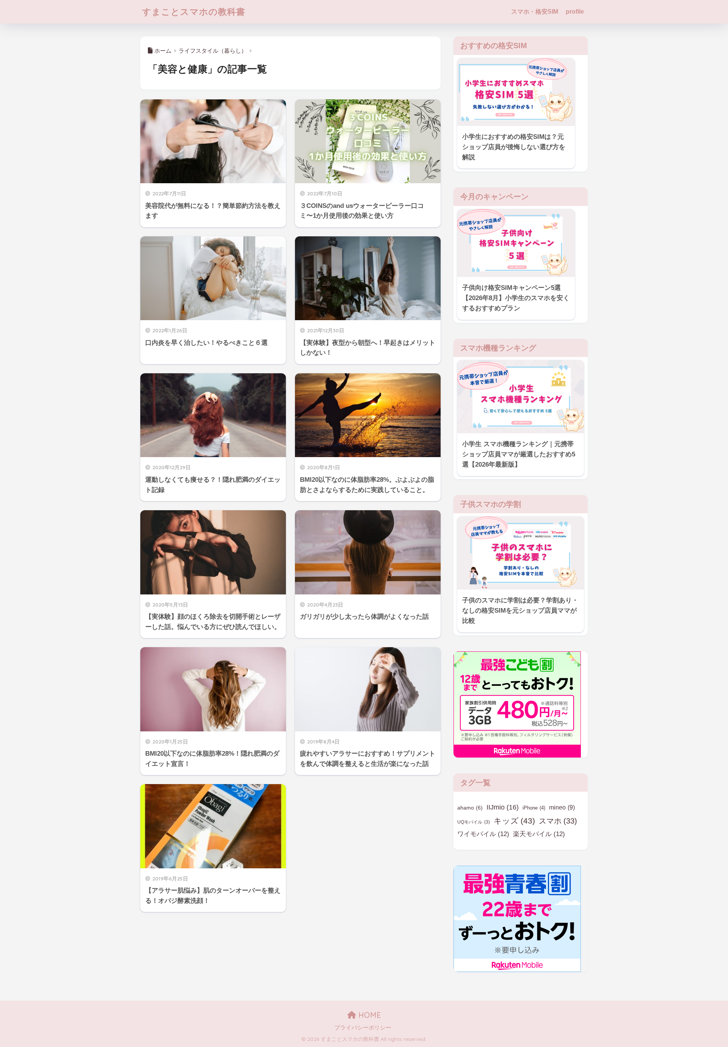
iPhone (533, 808)
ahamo (470, 808)
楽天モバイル (539, 834)
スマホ (558, 820)
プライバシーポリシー (362, 1028)
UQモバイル (473, 822)
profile (575, 11)
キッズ (514, 820)
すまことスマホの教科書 (193, 11)
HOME (368, 1015)
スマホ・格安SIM (534, 11)
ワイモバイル (483, 834)
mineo (562, 807)
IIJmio (502, 807)
